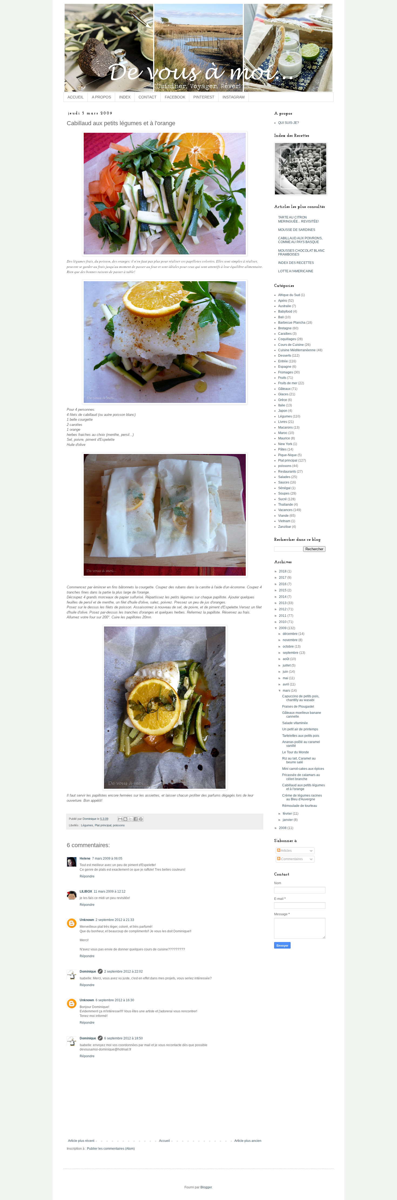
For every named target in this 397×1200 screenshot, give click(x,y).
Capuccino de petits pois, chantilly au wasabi (300, 698)
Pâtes (282, 449)
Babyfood (285, 311)
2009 (283, 628)
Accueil (164, 1141)
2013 (283, 603)
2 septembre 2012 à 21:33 (115, 920)
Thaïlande (285, 504)
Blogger (206, 1187)
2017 (283, 577)
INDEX (124, 97)
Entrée (283, 361)
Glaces (283, 394)
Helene (85, 858)
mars (287, 690)
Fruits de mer (287, 383)
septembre (291, 653)
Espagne (284, 367)
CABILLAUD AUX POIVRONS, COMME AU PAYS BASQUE (300, 240)
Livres (282, 422)
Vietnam (284, 521)
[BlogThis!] (125, 819)
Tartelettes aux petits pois (300, 736)
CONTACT (148, 97)
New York (285, 444)
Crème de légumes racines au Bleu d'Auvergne (302, 797)
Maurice (284, 438)
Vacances (285, 510)
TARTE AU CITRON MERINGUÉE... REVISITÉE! (298, 219)
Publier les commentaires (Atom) (111, 1149)
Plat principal (103, 825)
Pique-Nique (287, 455)
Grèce (282, 400)
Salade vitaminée (295, 723)
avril (286, 684)
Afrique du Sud (289, 295)
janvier (288, 820)
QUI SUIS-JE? (288, 123)
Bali (281, 317)
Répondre (87, 876)
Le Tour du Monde (295, 752)
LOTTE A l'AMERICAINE (295, 271)
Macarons (285, 427)
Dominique (88, 971)
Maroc (282, 433)
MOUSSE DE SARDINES (296, 230)
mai (286, 678)
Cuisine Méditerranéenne (297, 350)
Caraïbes (285, 334)
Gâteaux (284, 389)
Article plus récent (81, 1141)
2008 (283, 828)
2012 (283, 609)
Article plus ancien (247, 1141)
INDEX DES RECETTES (296, 263)
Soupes (284, 493)
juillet (287, 665)
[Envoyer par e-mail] (120, 819)
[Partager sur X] (130, 819)
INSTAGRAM (234, 97)
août (286, 659)
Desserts (284, 355)
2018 (283, 571)
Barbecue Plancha (291, 322)
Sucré (282, 499)
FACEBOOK (175, 97)
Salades (284, 477)
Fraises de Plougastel (298, 706)
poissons (119, 825)
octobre (289, 646)
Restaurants (287, 471)
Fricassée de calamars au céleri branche (301, 777)
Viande (283, 516)
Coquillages (287, 339)
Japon (282, 411)
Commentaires (291, 859)
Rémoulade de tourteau (299, 806)
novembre (290, 640)
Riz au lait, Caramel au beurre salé (299, 760)
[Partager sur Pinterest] (140, 819)
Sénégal (284, 488)
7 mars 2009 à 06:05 (107, 858)
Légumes (87, 825)
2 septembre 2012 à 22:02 (123, 971)
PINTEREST (203, 97)
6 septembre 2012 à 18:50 (123, 1038)
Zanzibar (284, 527)
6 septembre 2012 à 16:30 (115, 1000)
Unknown (87, 920)
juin (286, 672)
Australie (284, 306)
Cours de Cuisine (291, 345)
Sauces (283, 482)
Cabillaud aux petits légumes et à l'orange (303, 787)
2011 (283, 616)
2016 (283, 584)
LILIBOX (86, 891)
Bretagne (285, 328)
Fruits (282, 378)
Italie (281, 405)
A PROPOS (101, 97)
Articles (286, 851)
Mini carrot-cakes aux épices (303, 769)
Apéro (282, 301)
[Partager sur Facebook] (135, 819)
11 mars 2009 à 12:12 (110, 891)
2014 (283, 597)
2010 (283, 622)
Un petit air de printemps (300, 729)
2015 (283, 590)
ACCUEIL (76, 97)
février (288, 814)
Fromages (285, 372)
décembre (290, 634)
